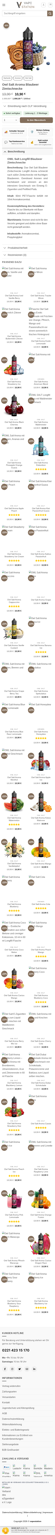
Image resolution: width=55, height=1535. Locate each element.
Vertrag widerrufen (11, 1386)
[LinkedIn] (34, 1369)
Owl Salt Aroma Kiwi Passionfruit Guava (41, 509)
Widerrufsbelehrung (12, 1424)
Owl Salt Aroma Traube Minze (41, 297)
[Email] (27, 1369)
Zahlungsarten (9, 1391)
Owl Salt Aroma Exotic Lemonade (41, 342)
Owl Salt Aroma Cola (41, 904)
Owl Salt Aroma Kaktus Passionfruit (41, 555)
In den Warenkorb (36, 120)
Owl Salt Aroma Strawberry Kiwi (14, 1124)
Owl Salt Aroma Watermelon (14, 819)
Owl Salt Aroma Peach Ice (14, 1170)
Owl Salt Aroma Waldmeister (41, 423)
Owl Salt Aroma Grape (41, 600)
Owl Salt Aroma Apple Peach (14, 509)
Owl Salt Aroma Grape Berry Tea (14, 692)
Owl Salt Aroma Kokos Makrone (41, 819)
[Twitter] (19, 1369)
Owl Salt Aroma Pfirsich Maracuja (14, 1262)
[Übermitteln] (50, 13)
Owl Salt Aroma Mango (41, 864)
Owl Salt (28, 78)
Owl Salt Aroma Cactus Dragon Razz (41, 1262)
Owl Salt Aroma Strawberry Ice (14, 383)
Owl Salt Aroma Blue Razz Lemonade (14, 733)
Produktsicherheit (17, 247)
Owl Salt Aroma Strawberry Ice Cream (14, 555)
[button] (4, 4)
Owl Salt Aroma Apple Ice (40, 778)
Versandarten (9, 1397)
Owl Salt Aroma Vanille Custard (14, 646)
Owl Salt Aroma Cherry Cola (41, 1042)
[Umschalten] (5, 106)
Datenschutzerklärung (13, 1419)
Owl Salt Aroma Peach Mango (41, 951)
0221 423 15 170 (15, 1350)
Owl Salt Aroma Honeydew (41, 733)
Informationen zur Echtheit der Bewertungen (25, 1532)
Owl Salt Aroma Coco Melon (14, 951)
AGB (4, 1413)
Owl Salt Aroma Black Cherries (14, 423)
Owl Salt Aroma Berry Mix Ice (14, 1042)
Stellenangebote (10, 1444)
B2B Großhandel (10, 1450)
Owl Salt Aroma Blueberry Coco (41, 996)
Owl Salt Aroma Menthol (14, 778)
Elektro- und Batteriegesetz (15, 1430)
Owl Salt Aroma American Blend (41, 383)
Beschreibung (16, 151)
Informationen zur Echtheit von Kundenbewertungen (17, 1437)
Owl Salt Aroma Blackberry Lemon (14, 1084)
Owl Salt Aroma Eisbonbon (41, 464)
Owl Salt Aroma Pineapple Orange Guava (14, 465)
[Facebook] (5, 1369)
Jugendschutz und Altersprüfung (18, 1408)
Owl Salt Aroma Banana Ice (40, 646)
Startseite (7, 78)
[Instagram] (12, 1369)
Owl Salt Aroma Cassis (41, 1124)
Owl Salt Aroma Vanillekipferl (14, 865)
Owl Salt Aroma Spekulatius (41, 692)
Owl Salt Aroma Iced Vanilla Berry (14, 297)
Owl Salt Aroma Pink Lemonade (14, 1216)
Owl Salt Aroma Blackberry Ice (41, 1302)
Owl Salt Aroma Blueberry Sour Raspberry (14, 1303)
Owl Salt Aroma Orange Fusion (40, 1216)
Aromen (18, 78)
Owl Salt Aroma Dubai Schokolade (41, 1084)
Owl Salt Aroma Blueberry (14, 905)
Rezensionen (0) (17, 255)
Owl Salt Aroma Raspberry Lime (41, 1170)
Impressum (48, 1512)
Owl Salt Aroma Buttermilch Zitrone (14, 337)
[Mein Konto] (43, 5)
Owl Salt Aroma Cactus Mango (14, 996)
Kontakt (6, 1402)
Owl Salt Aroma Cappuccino (14, 601)
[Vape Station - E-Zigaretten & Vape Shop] (25, 5)
